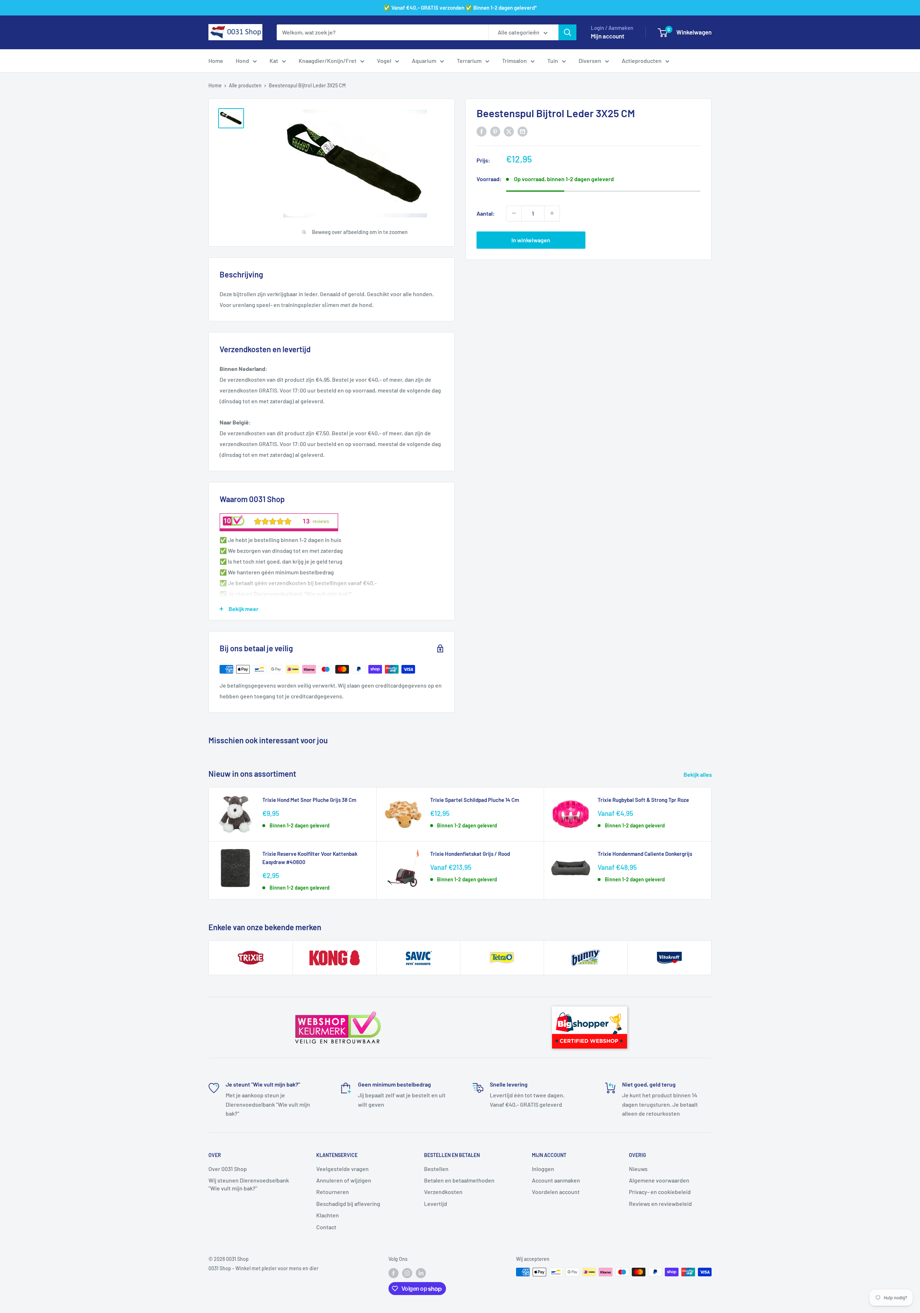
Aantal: (486, 213)
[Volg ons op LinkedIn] (421, 1273)
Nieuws (638, 1168)
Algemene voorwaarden (659, 1180)
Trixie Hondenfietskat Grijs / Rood (470, 853)
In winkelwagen (530, 239)
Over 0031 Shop (227, 1168)
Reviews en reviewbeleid (660, 1203)
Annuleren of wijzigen (343, 1180)
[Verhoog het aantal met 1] (552, 213)
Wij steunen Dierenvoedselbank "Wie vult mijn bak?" (248, 1184)
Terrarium (469, 60)
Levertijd (435, 1203)
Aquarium (424, 60)
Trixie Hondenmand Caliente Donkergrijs (645, 853)
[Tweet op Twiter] (509, 131)
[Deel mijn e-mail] (523, 131)
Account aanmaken (556, 1180)
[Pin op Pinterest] (495, 131)
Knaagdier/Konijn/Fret (327, 60)
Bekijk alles (698, 774)
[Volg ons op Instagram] (407, 1273)
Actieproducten (642, 60)
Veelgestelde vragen (342, 1168)
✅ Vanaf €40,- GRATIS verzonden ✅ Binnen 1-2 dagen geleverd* (460, 7)
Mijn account (607, 36)
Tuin (552, 60)
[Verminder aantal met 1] (513, 213)
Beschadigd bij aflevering (348, 1203)
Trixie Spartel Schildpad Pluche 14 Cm (474, 799)
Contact (326, 1227)
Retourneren (332, 1191)
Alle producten (245, 85)
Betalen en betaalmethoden (459, 1180)
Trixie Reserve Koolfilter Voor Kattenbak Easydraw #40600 (310, 857)
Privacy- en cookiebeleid (660, 1191)
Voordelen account (556, 1191)
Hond (242, 60)
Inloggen (543, 1168)
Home (215, 60)
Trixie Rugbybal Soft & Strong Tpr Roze (643, 799)
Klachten (327, 1215)
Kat (274, 60)
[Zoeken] (567, 32)
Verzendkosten (443, 1191)
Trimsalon (514, 60)
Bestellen (436, 1168)
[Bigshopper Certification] (589, 1003)
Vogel (384, 60)
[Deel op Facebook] (482, 131)
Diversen (590, 60)
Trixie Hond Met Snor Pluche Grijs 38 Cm (309, 799)
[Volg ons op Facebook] (393, 1273)
